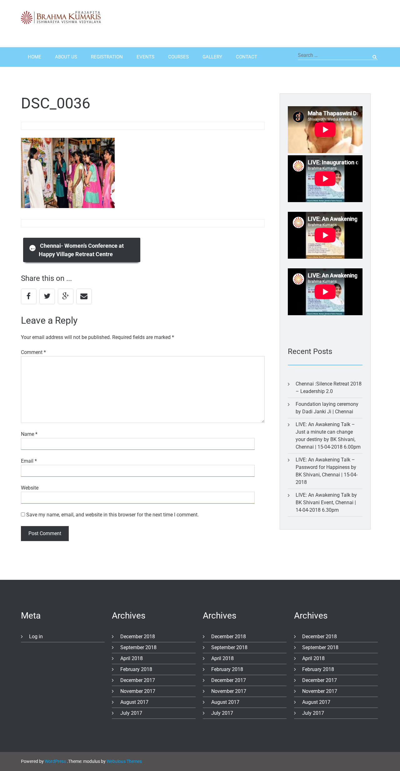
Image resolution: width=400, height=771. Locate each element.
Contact (246, 57)
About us (66, 57)
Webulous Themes (124, 761)
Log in (36, 636)
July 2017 (131, 713)
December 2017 (137, 680)
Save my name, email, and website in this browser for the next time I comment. (112, 515)
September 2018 (138, 647)
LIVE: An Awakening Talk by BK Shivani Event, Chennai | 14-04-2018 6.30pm (326, 502)
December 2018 (137, 636)
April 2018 (131, 658)
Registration (107, 57)
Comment (33, 352)
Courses (178, 57)
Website (29, 488)
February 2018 (136, 669)
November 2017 (137, 691)
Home (34, 57)
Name (29, 434)
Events (145, 57)
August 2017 (134, 702)
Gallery (212, 57)
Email (29, 461)
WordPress (55, 761)
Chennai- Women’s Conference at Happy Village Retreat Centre (76, 249)
